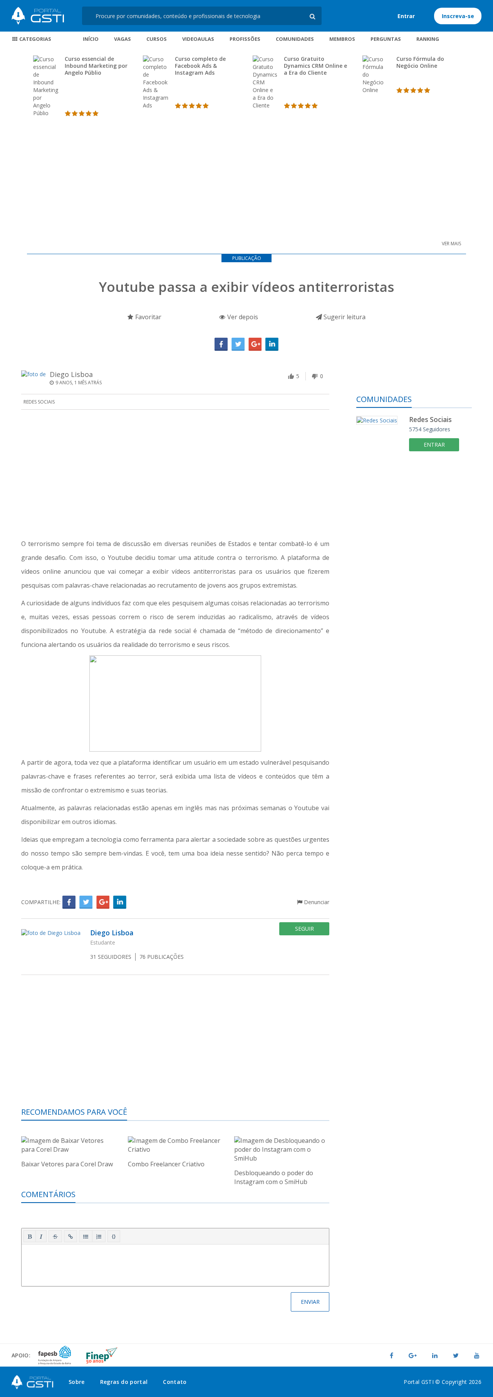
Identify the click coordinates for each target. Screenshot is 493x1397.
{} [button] (114, 1236)
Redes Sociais (39, 402)
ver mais (451, 243)
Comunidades (295, 38)
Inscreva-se (458, 16)
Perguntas (386, 38)
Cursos (156, 38)
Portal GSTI (38, 16)
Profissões (245, 38)
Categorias (34, 38)
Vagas (122, 38)
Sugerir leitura (344, 317)
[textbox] (175, 1264)
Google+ (255, 344)
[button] (29, 1236)
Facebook (221, 344)
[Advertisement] (246, 175)
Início (91, 38)
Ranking (427, 38)
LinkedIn (271, 344)
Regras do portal (124, 1381)
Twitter (238, 344)
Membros (342, 38)
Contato (174, 1381)
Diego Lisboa (71, 374)
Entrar (406, 16)
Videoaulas (198, 38)
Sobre (77, 1381)
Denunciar (315, 902)
